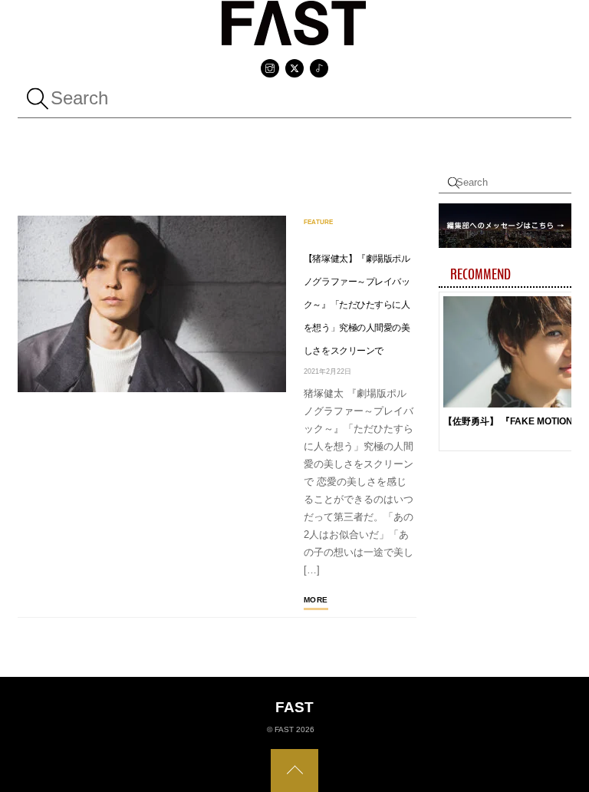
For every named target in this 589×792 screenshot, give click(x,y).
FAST (284, 729)
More (316, 600)
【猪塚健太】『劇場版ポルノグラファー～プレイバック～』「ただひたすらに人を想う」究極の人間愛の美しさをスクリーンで (357, 304)
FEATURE (319, 222)
